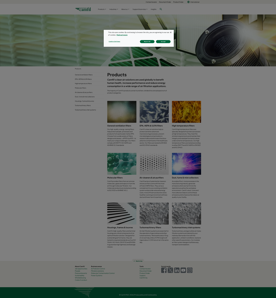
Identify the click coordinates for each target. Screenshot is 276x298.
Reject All (147, 41)
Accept (163, 41)
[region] (139, 38)
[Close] (170, 32)
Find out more (122, 35)
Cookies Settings (114, 41)
